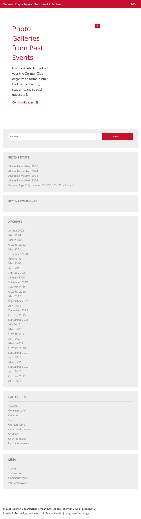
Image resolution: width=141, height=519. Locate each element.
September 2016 (18, 301)
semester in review (19, 429)
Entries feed (15, 473)
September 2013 (18, 352)
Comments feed (17, 477)
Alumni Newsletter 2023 (23, 175)
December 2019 (18, 282)
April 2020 (14, 268)
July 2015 (14, 324)
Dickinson (88, 508)
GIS (41, 513)
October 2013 (17, 347)
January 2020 (16, 277)
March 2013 (15, 362)
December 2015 (18, 310)
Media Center (54, 513)
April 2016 (14, 305)
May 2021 (14, 249)
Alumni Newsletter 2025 (23, 166)
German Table (16, 424)
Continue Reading (26, 102)
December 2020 (18, 254)
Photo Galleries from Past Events (27, 43)
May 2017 (14, 296)
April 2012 (14, 371)
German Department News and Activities (32, 4)
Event (11, 420)
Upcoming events (18, 443)
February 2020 (17, 272)
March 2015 (15, 329)
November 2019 (18, 286)
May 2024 (14, 235)
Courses (13, 415)
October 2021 (17, 244)
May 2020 (14, 263)
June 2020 (14, 258)
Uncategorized (17, 438)
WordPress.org (17, 482)
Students (13, 434)
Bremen (13, 405)
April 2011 (14, 380)
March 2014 (15, 343)
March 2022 (15, 239)
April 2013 (14, 357)
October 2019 (17, 291)
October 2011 (17, 376)
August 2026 (16, 230)
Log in (12, 468)
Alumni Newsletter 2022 (23, 180)
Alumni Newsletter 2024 (23, 171)
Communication (17, 410)
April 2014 (14, 338)
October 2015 (17, 315)
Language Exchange (77, 513)
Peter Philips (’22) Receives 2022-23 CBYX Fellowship (41, 185)
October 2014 (17, 333)
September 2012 (18, 366)
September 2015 (18, 319)
